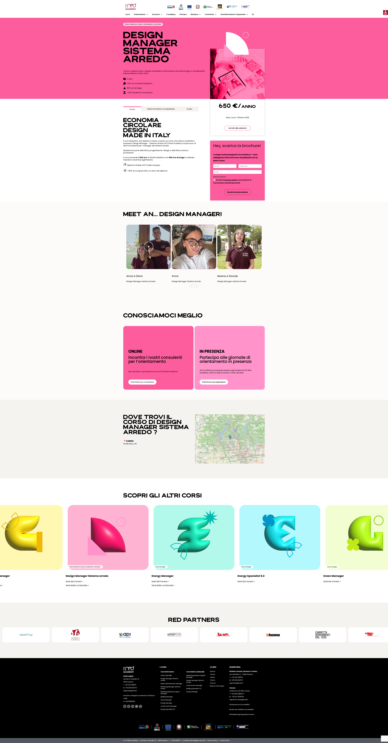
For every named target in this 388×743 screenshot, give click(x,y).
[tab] (132, 108)
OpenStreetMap (260, 463)
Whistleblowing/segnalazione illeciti (241, 714)
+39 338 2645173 (131, 688)
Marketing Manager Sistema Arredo (170, 688)
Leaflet (251, 463)
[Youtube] (136, 706)
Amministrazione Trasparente (233, 14)
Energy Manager (166, 703)
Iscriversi (156, 14)
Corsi (127, 14)
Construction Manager (169, 706)
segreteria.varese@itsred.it (238, 700)
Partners (183, 14)
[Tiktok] (132, 706)
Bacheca (194, 14)
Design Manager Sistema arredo (169, 679)
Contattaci (209, 14)
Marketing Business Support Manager (170, 693)
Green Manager (166, 700)
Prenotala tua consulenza (142, 382)
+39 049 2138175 (130, 685)
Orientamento (140, 14)
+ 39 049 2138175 (237, 677)
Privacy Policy (219, 177)
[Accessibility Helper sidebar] (385, 12)
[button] (148, 246)
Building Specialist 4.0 (193, 689)
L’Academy (171, 14)
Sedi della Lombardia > (77, 585)
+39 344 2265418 (238, 697)
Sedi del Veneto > (74, 581)
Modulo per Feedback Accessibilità (241, 709)
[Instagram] (128, 706)
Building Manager (167, 697)
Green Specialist (166, 675)
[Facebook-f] (124, 706)
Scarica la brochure (237, 192)
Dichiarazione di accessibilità (239, 705)
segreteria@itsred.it (130, 691)
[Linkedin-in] (140, 706)
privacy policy (231, 180)
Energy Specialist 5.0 (168, 709)
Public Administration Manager (171, 684)
